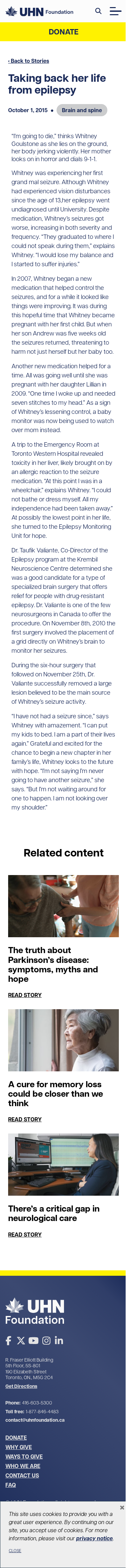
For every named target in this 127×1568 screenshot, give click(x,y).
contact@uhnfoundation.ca (35, 1420)
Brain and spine (82, 110)
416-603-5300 (37, 1403)
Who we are (22, 1466)
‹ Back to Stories (28, 60)
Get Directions (21, 1386)
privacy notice (94, 1538)
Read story (25, 995)
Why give (18, 1447)
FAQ (10, 1485)
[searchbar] (98, 11)
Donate (64, 31)
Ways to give (24, 1456)
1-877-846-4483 (42, 1412)
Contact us (22, 1475)
